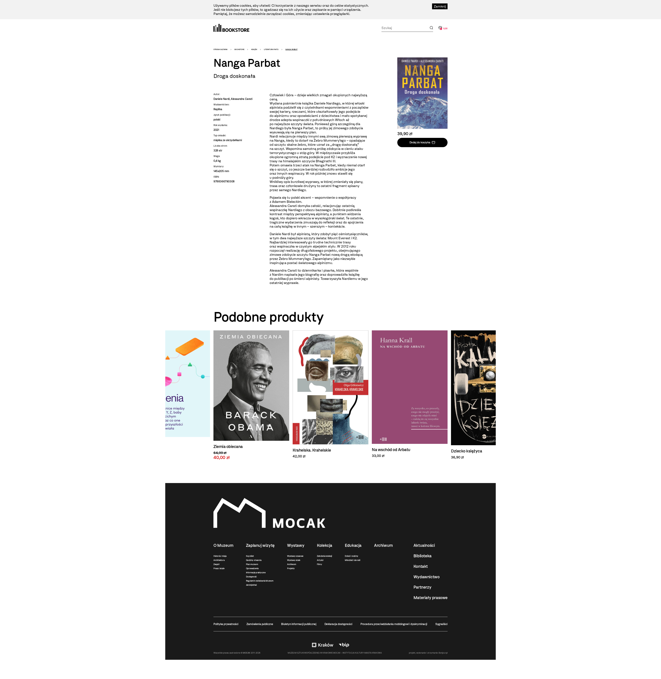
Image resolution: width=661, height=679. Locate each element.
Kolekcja (324, 545)
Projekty (291, 568)
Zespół (216, 564)
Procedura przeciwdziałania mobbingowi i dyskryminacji (393, 624)
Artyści (320, 560)
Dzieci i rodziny (351, 556)
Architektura (218, 560)
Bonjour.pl (443, 653)
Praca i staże (218, 568)
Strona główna (220, 49)
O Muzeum (223, 545)
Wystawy (295, 545)
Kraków (322, 645)
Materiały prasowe (430, 597)
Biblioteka (422, 556)
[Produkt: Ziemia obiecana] (172, 395)
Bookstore (239, 49)
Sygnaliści (441, 624)
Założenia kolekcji (324, 556)
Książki (254, 49)
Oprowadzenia (252, 568)
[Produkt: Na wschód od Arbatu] (330, 394)
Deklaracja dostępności (338, 624)
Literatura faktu (271, 49)
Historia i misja (220, 556)
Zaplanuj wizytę (260, 545)
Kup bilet (250, 556)
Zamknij (440, 6)
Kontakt (420, 566)
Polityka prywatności (225, 624)
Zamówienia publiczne (259, 624)
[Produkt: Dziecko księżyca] (410, 394)
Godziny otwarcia (253, 560)
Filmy (319, 564)
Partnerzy (422, 587)
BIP (344, 645)
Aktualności (424, 545)
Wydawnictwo (426, 576)
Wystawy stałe (293, 560)
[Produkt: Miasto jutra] (489, 395)
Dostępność (251, 577)
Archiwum (291, 564)
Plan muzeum (252, 564)
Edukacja (353, 545)
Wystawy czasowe (295, 556)
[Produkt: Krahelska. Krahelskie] (251, 394)
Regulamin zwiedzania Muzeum (260, 581)
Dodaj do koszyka (420, 142)
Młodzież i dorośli (352, 560)
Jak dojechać (251, 585)
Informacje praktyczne (256, 572)
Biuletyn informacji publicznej (298, 624)
